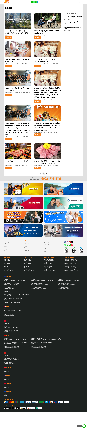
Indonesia (46, 250)
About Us (6, 250)
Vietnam (46, 251)
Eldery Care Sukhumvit (49, 260)
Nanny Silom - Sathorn (29, 270)
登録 (73, 2)
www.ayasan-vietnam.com (13, 360)
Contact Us (26, 243)
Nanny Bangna (27, 262)
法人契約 (59, 2)
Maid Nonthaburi (7, 265)
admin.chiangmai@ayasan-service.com (14, 298)
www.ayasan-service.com (13, 285)
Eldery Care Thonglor (48, 263)
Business (5, 246)
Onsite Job (27, 252)
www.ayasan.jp (11, 315)
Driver (5, 243)
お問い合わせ (66, 2)
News (25, 247)
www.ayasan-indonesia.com (13, 347)
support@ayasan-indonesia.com (13, 346)
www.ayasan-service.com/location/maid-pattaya (71, 285)
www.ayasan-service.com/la (13, 330)
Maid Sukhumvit (7, 260)
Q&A (25, 245)
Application (6, 247)
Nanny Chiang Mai (28, 267)
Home (41, 2)
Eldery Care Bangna (48, 262)
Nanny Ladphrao (27, 259)
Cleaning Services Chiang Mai (70, 267)
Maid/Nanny (6, 242)
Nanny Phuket (27, 266)
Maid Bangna (6, 262)
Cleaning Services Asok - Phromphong (72, 272)
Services (47, 2)
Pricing (25, 246)
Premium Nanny (7, 245)
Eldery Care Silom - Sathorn (50, 270)
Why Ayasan (6, 249)
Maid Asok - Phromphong (9, 272)
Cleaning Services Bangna (69, 262)
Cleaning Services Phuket (69, 266)
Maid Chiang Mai (7, 267)
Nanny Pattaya (27, 269)
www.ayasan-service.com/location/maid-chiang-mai (18, 299)
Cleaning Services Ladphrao (70, 259)
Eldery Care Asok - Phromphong (51, 272)
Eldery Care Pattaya (48, 269)
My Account (26, 242)
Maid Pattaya (6, 269)
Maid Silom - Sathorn (8, 270)
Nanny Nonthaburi (28, 265)
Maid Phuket (6, 266)
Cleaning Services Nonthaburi (70, 265)
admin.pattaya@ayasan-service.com (68, 284)
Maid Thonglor (7, 263)
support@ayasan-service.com (13, 284)
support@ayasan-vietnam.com (13, 359)
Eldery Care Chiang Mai (49, 267)
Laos (45, 248)
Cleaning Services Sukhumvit (70, 260)
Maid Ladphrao (7, 259)
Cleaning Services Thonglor (70, 263)
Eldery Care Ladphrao (48, 259)
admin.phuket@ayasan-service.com (41, 284)
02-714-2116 (52, 178)
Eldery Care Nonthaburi (49, 265)
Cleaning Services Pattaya (69, 269)
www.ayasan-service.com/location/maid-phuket (44, 285)
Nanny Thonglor (27, 263)
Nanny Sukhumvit (27, 260)
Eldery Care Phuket (48, 266)
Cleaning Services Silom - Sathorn (71, 270)
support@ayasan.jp (10, 314)
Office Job (27, 250)
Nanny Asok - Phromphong (29, 272)
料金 (53, 2)
